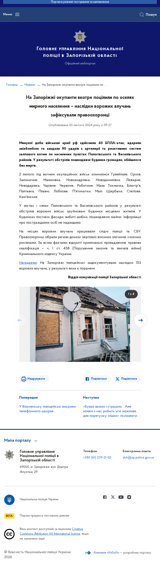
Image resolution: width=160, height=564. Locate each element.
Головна (12, 85)
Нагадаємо (28, 263)
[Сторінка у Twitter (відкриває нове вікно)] (112, 497)
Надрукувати (36, 378)
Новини (30, 85)
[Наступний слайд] (140, 320)
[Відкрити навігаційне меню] (17, 14)
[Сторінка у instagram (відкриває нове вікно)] (129, 497)
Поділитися (99, 378)
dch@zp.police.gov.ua (138, 457)
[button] (21, 440)
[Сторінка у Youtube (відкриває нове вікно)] (121, 497)
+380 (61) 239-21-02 (97, 457)
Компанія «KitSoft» (107, 552)
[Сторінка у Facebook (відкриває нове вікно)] (104, 497)
